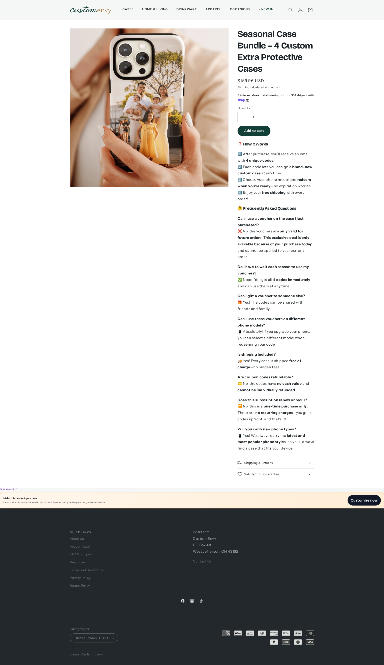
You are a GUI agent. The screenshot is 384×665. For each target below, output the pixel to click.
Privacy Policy (80, 578)
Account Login (81, 546)
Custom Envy (91, 654)
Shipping (244, 87)
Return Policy (80, 586)
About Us (77, 539)
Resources (78, 562)
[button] (291, 10)
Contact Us (202, 561)
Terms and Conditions (86, 570)
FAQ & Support (81, 554)
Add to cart (254, 131)
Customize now (364, 500)
